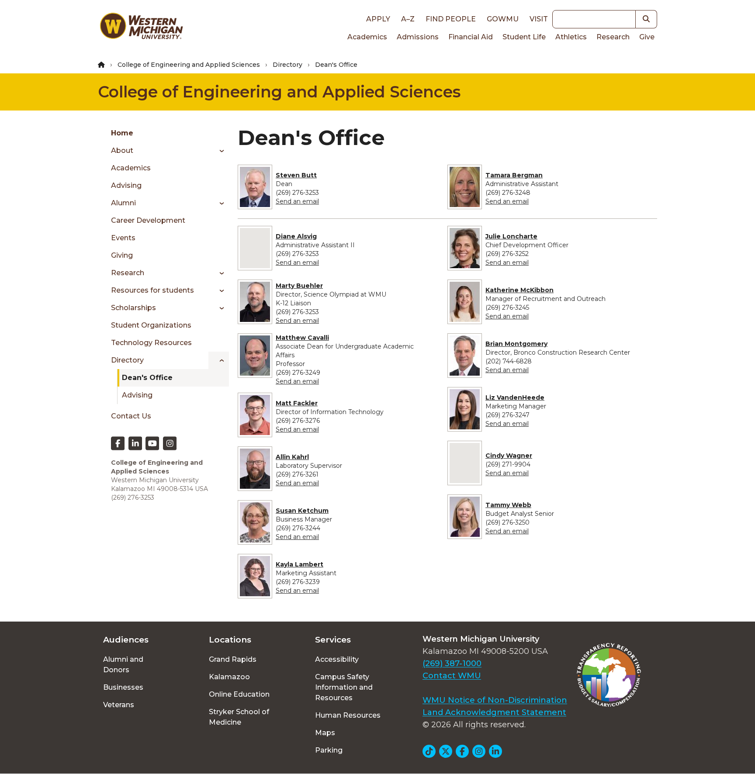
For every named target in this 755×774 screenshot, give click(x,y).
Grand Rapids (232, 659)
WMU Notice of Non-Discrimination (495, 700)
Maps (325, 733)
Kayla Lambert (299, 564)
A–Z (408, 19)
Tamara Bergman (514, 175)
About (122, 150)
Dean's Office (147, 377)
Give (647, 37)
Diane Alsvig (296, 236)
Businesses (123, 687)
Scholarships (133, 308)
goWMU (503, 19)
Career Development (148, 220)
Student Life (524, 37)
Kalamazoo (229, 677)
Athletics (571, 37)
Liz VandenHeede (514, 397)
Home (122, 133)
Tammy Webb (508, 505)
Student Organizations (151, 325)
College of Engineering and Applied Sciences (189, 65)
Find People (451, 19)
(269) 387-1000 (452, 663)
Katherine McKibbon (519, 290)
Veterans (118, 705)
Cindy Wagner (508, 456)
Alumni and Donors (123, 664)
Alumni (123, 203)
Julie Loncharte (511, 236)
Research (613, 37)
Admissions (418, 37)
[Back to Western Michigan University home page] (141, 27)
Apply (378, 19)
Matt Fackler (297, 403)
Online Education (239, 694)
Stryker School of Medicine (239, 717)
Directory (287, 65)
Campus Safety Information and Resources (344, 687)
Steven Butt (296, 175)
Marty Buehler (299, 286)
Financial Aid (470, 37)
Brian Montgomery (516, 344)
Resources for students (152, 290)
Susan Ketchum (302, 511)
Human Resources (348, 715)
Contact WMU (452, 676)
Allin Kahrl (292, 457)
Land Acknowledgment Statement (494, 712)
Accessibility (337, 659)
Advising (126, 185)
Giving (122, 255)
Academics (367, 37)
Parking (329, 750)
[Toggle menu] (218, 150)
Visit (539, 19)
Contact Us (131, 416)
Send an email (297, 201)
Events (123, 238)
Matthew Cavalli (302, 338)
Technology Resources (151, 343)
